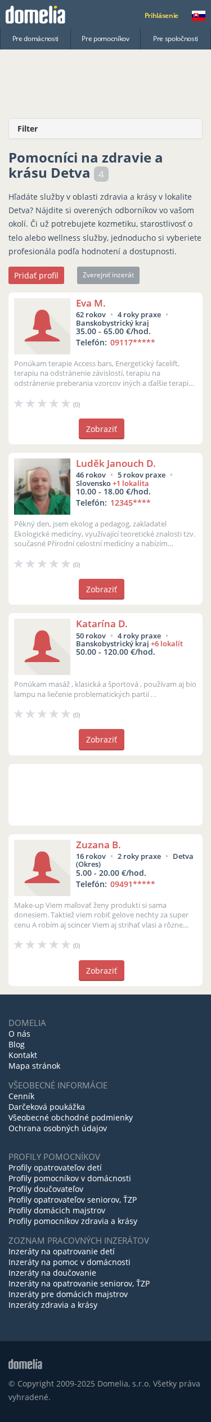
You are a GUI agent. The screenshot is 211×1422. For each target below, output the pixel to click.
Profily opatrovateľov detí (55, 1167)
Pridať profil (36, 275)
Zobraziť (101, 429)
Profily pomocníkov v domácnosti (69, 1178)
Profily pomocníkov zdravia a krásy (72, 1221)
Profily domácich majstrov (56, 1210)
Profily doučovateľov (45, 1189)
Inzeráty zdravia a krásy (52, 1304)
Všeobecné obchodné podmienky (70, 1117)
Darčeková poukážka (46, 1106)
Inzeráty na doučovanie (52, 1272)
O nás (19, 1033)
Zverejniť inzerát (108, 275)
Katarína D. (102, 623)
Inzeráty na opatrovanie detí (61, 1251)
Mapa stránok (34, 1065)
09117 (132, 342)
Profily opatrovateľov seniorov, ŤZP (72, 1199)
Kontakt (22, 1055)
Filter (27, 128)
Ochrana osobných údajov (57, 1128)
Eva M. (91, 302)
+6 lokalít (167, 643)
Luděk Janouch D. (116, 463)
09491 (132, 884)
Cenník (21, 1096)
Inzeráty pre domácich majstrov (68, 1294)
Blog (16, 1044)
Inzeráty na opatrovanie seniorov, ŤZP (79, 1283)
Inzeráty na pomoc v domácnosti (69, 1262)
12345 (130, 502)
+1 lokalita (131, 483)
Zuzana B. (98, 844)
